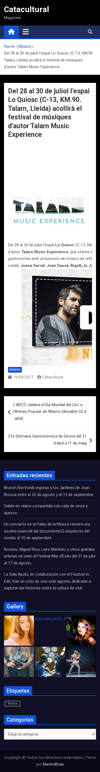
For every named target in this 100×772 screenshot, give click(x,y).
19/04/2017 (23, 377)
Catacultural (26, 9)
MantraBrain (53, 764)
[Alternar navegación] (26, 31)
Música (15, 370)
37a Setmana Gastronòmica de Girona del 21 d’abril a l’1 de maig (47, 440)
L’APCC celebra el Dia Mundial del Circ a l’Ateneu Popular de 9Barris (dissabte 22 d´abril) (49, 411)
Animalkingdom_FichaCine (58, 618)
